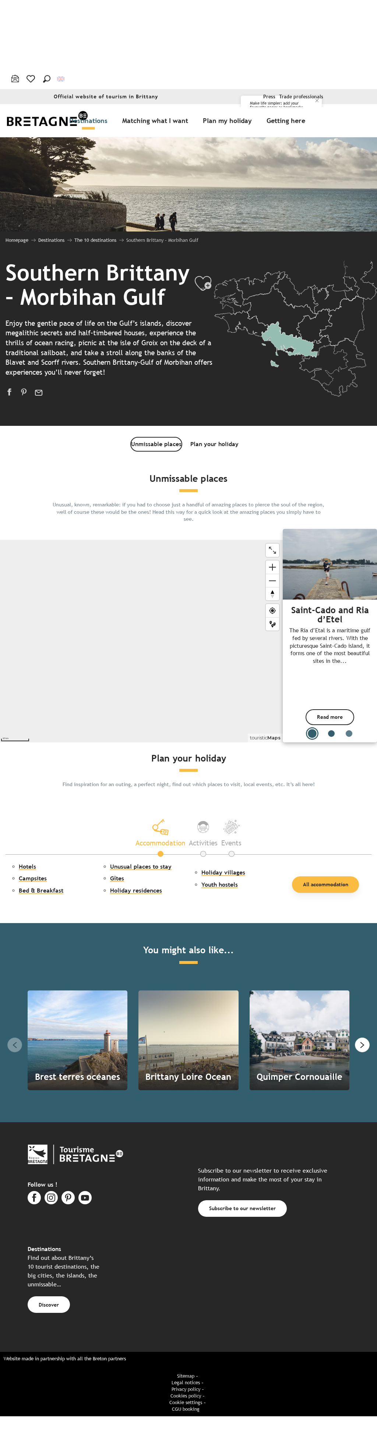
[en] (61, 79)
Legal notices (186, 1382)
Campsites (33, 878)
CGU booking (186, 1409)
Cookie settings (185, 1402)
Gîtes (117, 878)
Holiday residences (136, 890)
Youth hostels (219, 884)
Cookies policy (185, 1396)
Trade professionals (301, 96)
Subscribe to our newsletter (242, 1208)
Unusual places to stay (141, 866)
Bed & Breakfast (41, 890)
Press (269, 96)
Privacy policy (186, 1389)
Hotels (27, 866)
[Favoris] (31, 79)
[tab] (160, 832)
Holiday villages (223, 872)
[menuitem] (47, 120)
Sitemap (185, 1376)
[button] (46, 78)
